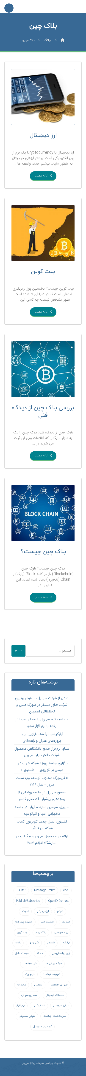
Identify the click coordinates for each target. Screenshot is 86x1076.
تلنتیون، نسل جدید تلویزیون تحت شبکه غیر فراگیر (42, 825)
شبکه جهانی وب (53, 963)
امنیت (25, 911)
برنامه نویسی (61, 932)
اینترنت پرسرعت (24, 921)
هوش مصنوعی (27, 1016)
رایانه (18, 942)
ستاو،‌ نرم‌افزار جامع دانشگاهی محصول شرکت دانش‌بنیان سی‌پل (41, 752)
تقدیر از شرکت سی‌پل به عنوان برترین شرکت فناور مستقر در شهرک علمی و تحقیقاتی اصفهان (42, 705)
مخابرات (21, 984)
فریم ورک (30, 974)
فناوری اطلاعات (59, 984)
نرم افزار (20, 1005)
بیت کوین (22, 932)
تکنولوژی (34, 942)
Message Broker (44, 890)
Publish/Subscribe (28, 901)
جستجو (18, 651)
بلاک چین (41, 932)
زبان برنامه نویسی (61, 953)
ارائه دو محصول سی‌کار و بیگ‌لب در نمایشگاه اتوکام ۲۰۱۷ (42, 839)
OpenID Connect (58, 901)
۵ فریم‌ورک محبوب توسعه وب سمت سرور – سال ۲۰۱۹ (42, 781)
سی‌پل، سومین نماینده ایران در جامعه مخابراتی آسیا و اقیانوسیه (41, 810)
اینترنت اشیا (47, 921)
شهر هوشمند (29, 963)
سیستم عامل (21, 953)
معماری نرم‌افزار (29, 995)
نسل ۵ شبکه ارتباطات (54, 1016)
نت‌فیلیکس (39, 1005)
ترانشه (66, 942)
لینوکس (38, 984)
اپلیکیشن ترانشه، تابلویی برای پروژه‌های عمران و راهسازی (42, 737)
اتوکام (60, 911)
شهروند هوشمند (51, 974)
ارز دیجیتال (43, 911)
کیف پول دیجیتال (42, 1026)
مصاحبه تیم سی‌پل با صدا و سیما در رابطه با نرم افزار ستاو (41, 722)
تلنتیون (51, 942)
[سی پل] (62, 40)
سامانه (40, 953)
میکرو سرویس (61, 1005)
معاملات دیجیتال (55, 995)
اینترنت (66, 921)
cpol (66, 890)
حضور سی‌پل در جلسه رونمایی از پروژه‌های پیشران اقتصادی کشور (42, 795)
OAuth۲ (21, 890)
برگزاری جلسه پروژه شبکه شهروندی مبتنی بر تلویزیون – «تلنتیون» (42, 766)
